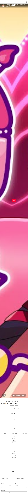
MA (9, 408)
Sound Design (15, 408)
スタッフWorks (4, 433)
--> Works (14, 429)
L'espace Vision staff (14, 413)
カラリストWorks (13, 433)
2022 (12, 405)
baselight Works (24, 433)
